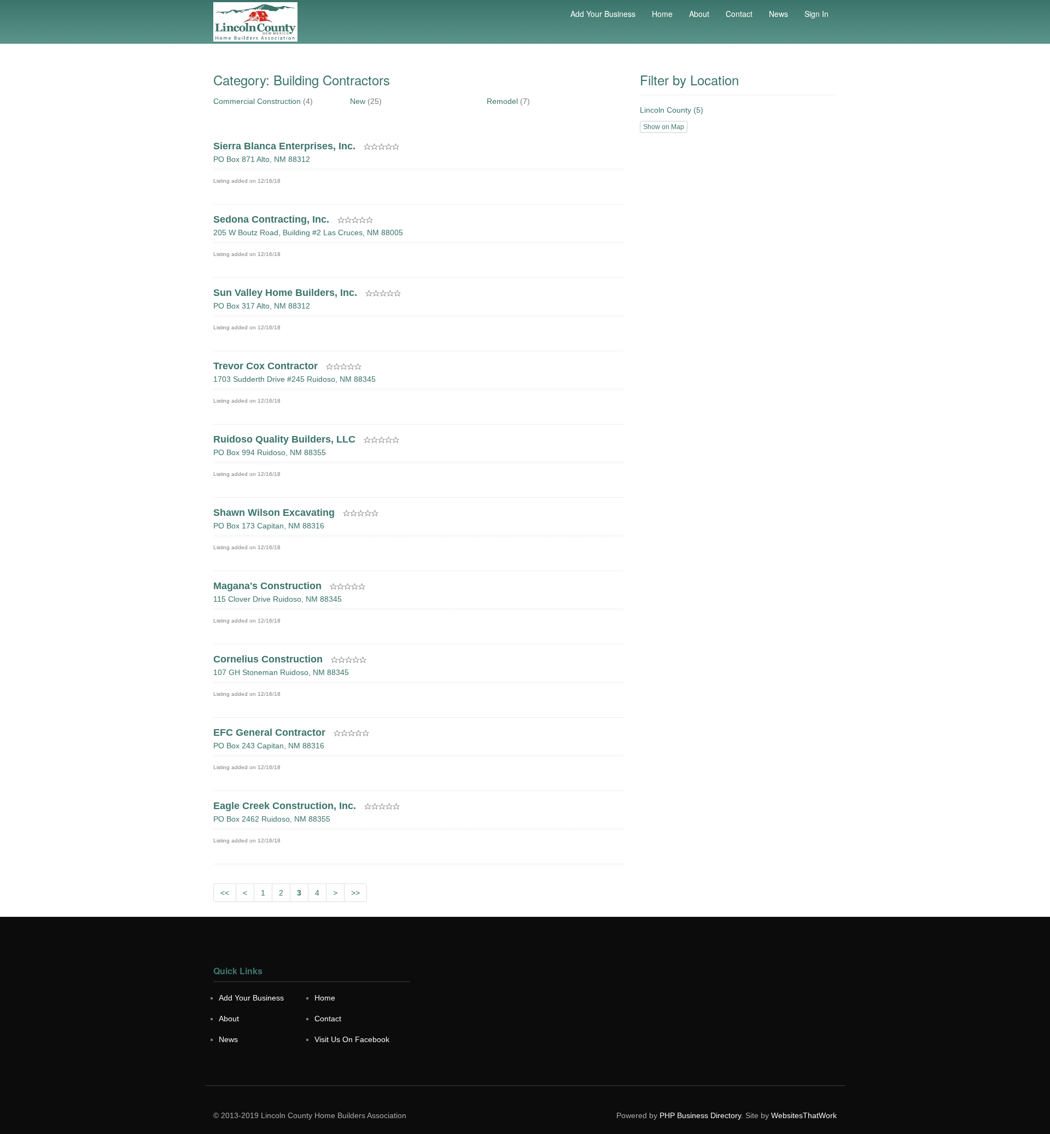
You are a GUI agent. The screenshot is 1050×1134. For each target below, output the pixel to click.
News (778, 13)
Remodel (502, 101)
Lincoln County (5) (671, 110)
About (699, 13)
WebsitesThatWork (804, 1115)
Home (662, 13)
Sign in (816, 13)
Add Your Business (602, 13)
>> (355, 892)
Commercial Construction (257, 101)
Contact (739, 13)
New (357, 101)
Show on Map (663, 127)
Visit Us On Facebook (351, 1039)
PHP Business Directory (700, 1115)
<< (224, 892)
